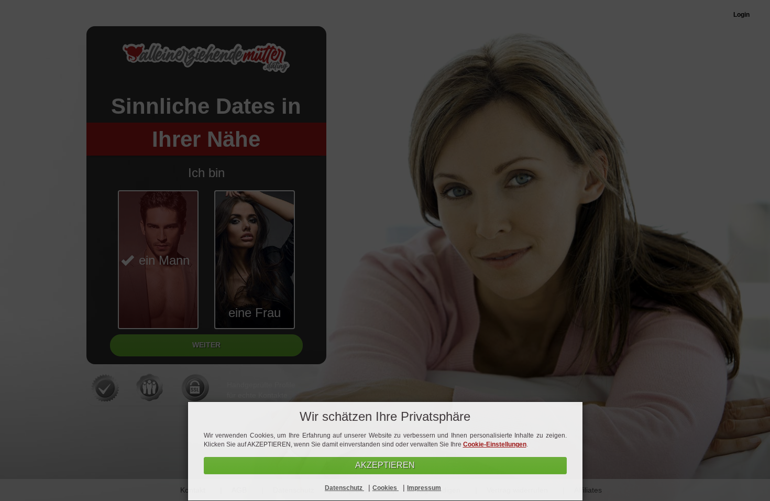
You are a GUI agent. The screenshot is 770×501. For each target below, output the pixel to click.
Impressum (424, 488)
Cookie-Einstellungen (494, 444)
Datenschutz (344, 488)
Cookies (385, 488)
